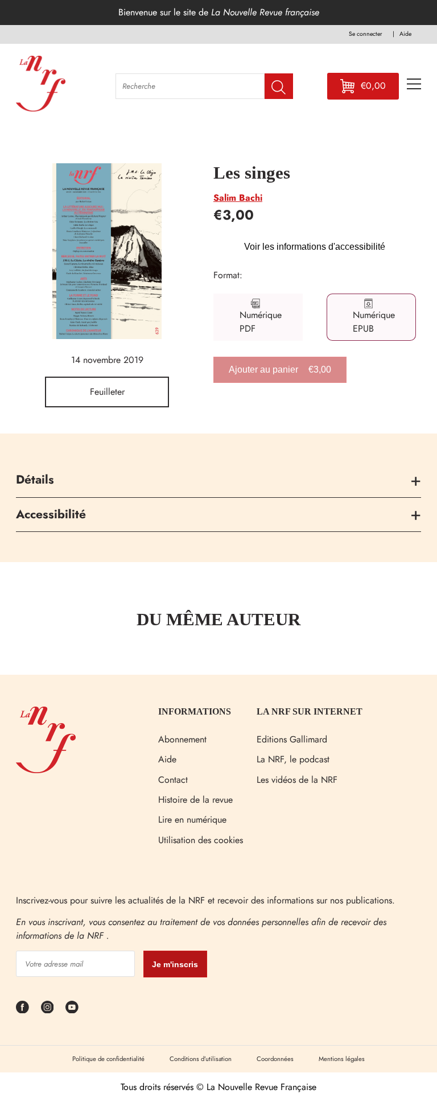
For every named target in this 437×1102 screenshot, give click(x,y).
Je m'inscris (175, 964)
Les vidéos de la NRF (297, 779)
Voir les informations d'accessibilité (314, 246)
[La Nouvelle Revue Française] (46, 770)
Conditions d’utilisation (201, 1058)
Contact (173, 779)
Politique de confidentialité (108, 1058)
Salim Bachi (237, 197)
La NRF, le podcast (293, 759)
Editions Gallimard (292, 739)
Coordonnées (275, 1058)
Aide (167, 759)
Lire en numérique (192, 819)
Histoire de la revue (195, 799)
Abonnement (182, 739)
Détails (35, 479)
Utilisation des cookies (200, 840)
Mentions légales (342, 1058)
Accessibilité (51, 514)
